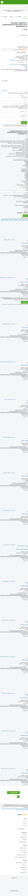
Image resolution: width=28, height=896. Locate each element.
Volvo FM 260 (24, 440)
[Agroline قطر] (19, 2)
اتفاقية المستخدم (4, 124)
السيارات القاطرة (19, 809)
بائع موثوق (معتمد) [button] (23, 35)
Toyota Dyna (25, 327)
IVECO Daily (25, 660)
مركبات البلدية (5, 808)
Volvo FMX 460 (24, 365)
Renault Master (24, 585)
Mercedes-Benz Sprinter (22, 549)
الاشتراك (24, 302)
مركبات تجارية (21, 808)
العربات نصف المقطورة (13, 808)
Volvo (26, 403)
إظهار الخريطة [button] (4, 80)
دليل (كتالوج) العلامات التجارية (20, 857)
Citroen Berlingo (24, 697)
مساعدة (24, 823)
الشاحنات (26, 808)
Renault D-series (24, 282)
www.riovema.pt (23, 65)
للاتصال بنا (24, 825)
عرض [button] (18, 60)
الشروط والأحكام (23, 847)
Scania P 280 (25, 476)
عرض (25, 210)
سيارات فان (25, 809)
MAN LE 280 (25, 243)
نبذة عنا (24, 821)
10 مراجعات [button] (16, 49)
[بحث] (2, 6)
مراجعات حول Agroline (21, 854)
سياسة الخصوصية (12, 124)
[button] (2, 2)
